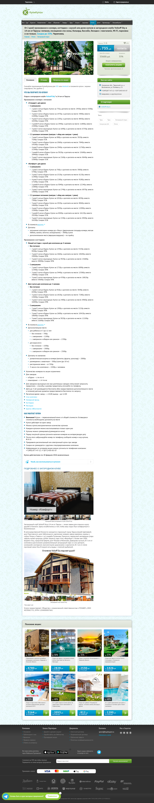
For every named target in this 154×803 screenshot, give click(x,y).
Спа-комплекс (31, 397)
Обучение (57, 22)
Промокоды (106, 22)
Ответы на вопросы (30, 743)
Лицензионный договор (79, 734)
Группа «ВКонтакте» (34, 409)
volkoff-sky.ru (105, 107)
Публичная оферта (77, 737)
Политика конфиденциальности (82, 740)
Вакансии (26, 737)
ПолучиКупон (118, 22)
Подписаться (52, 796)
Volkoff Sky (50, 96)
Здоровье (85, 22)
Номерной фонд (32, 400)
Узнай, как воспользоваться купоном (45, 462)
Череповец (28, 2)
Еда (27, 22)
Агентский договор (77, 732)
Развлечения (42, 22)
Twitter (127, 733)
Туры (72, 22)
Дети (99, 22)
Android (65, 86)
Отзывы (44, 80)
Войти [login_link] (107, 2)
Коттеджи (30, 403)
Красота (33, 22)
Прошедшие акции (50, 737)
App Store (49, 752)
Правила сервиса (29, 740)
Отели (93, 22)
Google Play (62, 752)
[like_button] (125, 43)
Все (23, 22)
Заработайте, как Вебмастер (54, 734)
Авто (50, 22)
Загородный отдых (121, 120)
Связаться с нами (105, 735)
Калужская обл (104, 124)
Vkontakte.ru (124, 733)
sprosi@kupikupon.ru (106, 732)
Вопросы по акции (60, 80)
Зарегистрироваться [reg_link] (122, 2)
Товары (65, 22)
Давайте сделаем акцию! (52, 732)
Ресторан (29, 406)
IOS (57, 86)
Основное (30, 80)
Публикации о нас (29, 734)
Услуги (78, 22)
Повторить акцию (113, 65)
